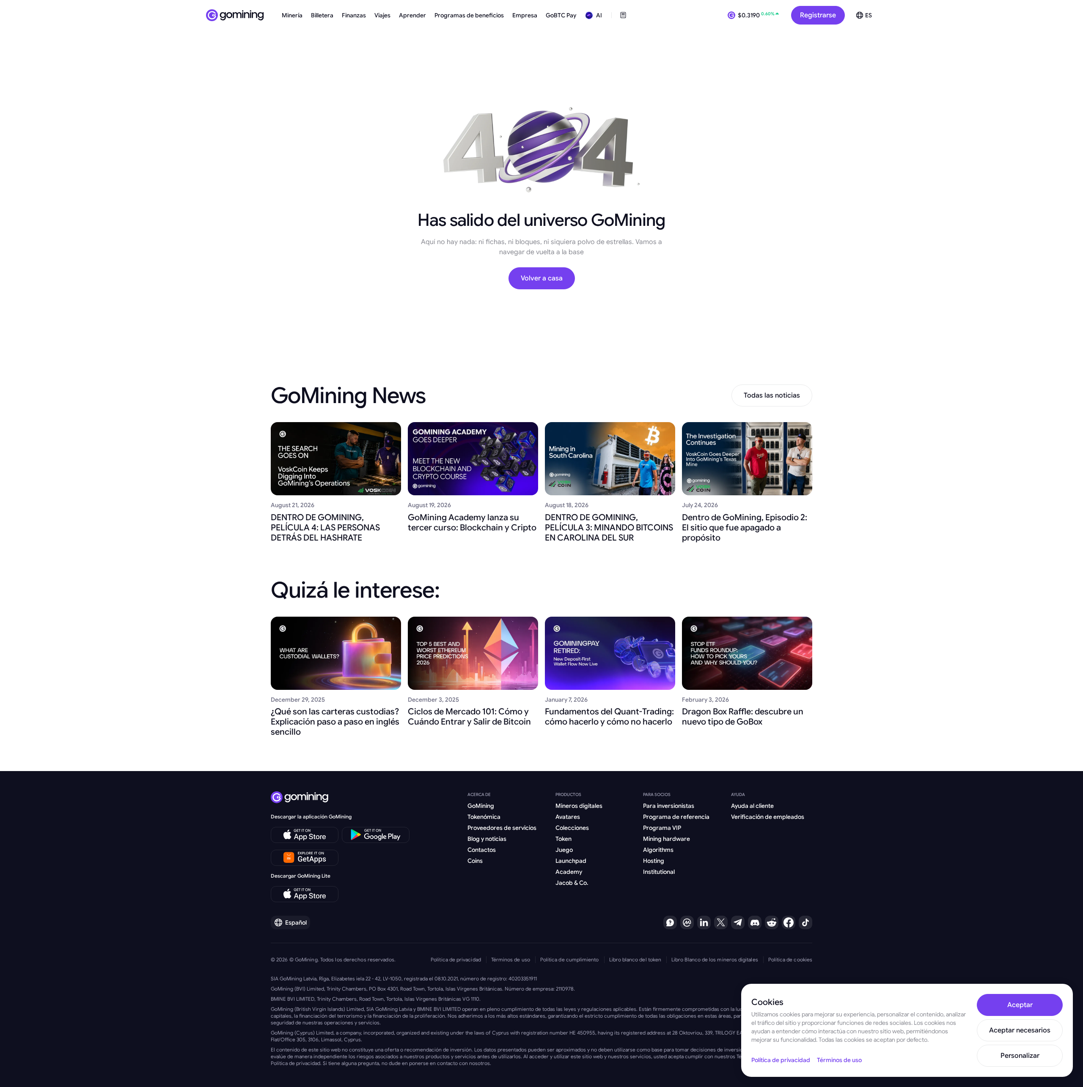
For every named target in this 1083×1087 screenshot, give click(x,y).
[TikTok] (805, 922)
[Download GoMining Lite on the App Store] (304, 894)
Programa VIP (662, 828)
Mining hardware (666, 839)
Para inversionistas (668, 806)
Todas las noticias (772, 395)
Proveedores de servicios (501, 828)
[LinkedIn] (704, 922)
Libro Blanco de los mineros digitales (714, 959)
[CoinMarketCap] (687, 922)
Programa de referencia (676, 817)
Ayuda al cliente (752, 806)
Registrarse (818, 15)
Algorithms (658, 850)
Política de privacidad (456, 959)
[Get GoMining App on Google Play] (376, 835)
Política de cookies (790, 959)
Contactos (481, 850)
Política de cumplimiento (569, 959)
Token (563, 839)
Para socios (657, 794)
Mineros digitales (578, 806)
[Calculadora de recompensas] (623, 15)
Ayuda (738, 794)
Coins (475, 861)
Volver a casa (542, 278)
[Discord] (754, 922)
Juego (564, 850)
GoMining (480, 806)
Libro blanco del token (635, 959)
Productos (568, 794)
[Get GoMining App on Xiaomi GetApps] (304, 858)
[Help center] (670, 922)
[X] (721, 922)
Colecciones (572, 828)
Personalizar (1020, 1055)
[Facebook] (788, 922)
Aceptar (1020, 1005)
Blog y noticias (486, 839)
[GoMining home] (235, 15)
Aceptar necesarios (1019, 1030)
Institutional (659, 872)
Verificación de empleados (767, 817)
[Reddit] (771, 922)
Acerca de (479, 794)
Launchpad (570, 861)
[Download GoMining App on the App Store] (304, 835)
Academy (568, 872)
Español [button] (296, 922)
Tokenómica (483, 817)
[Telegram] (738, 922)
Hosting (653, 861)
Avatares (567, 817)
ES (868, 15)
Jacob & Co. (571, 883)
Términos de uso (510, 959)
